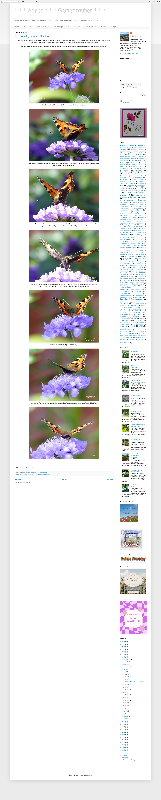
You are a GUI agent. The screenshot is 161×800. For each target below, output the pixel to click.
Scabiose (142, 280)
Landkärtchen (139, 239)
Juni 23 (127, 685)
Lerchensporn (123, 243)
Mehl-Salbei (141, 250)
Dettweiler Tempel (141, 174)
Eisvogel (131, 181)
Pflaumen (133, 267)
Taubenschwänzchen (125, 310)
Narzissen (130, 254)
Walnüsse (138, 328)
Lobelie (128, 245)
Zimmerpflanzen (124, 341)
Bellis (121, 156)
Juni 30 (127, 677)
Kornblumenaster (124, 236)
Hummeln (141, 217)
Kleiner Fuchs (27, 474)
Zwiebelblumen (124, 343)
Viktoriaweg (123, 326)
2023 (123, 649)
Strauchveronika (128, 307)
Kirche (121, 226)
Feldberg (124, 187)
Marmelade (123, 250)
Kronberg (141, 237)
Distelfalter (141, 176)
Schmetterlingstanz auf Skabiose (32, 36)
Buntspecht (132, 166)
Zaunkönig (122, 339)
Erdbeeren (133, 183)
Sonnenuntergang (137, 299)
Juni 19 (127, 690)
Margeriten (132, 249)
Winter (131, 333)
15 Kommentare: (43, 472)
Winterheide (128, 335)
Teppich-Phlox (123, 312)
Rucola (123, 280)
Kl (130, 228)
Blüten (38, 27)
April (124, 711)
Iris (120, 221)
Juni (124, 674)
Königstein (103, 27)
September (126, 667)
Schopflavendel (134, 289)
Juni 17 (127, 692)
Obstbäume (142, 256)
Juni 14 (127, 695)
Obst (121, 256)
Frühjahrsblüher (140, 190)
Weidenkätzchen (124, 331)
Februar (125, 716)
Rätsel (142, 271)
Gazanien (139, 195)
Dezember (126, 659)
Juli (124, 672)
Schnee (140, 286)
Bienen (141, 156)
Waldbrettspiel (123, 328)
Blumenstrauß (135, 160)
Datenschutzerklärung (128, 760)
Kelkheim (142, 225)
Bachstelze (141, 149)
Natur (136, 254)
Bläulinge (133, 158)
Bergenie (127, 156)
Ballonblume (136, 151)
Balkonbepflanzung (125, 151)
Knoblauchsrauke (139, 232)
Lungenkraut (132, 247)
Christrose (138, 170)
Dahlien (130, 174)
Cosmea (143, 172)
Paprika (144, 258)
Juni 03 (127, 705)
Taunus (136, 311)
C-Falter (144, 168)
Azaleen (133, 149)
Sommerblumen (125, 293)
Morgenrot (122, 254)
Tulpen (136, 318)
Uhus (142, 318)
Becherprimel (131, 155)
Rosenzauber (125, 102)
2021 (123, 654)
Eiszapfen (140, 181)
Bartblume (133, 153)
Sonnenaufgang (139, 295)
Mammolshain (123, 249)
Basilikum (141, 153)
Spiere (121, 301)
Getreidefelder (133, 199)
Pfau (142, 265)
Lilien (139, 243)
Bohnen (142, 162)
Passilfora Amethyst (135, 262)
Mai (124, 708)
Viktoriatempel (138, 324)
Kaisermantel (139, 221)
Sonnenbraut (137, 297)
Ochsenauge (126, 258)
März (125, 713)
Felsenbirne (132, 187)
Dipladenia (133, 176)
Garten (123, 195)
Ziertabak (141, 339)
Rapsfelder (134, 271)
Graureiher (132, 204)
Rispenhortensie (139, 274)
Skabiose (143, 289)
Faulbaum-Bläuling (141, 185)
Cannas (126, 170)
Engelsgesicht (123, 183)
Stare (143, 301)
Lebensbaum (130, 241)
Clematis (135, 172)
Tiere (68, 27)
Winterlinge (136, 335)
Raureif (128, 272)
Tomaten (123, 316)
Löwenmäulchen (138, 245)
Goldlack (134, 202)
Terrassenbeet (125, 315)
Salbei (135, 280)
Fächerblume (130, 185)
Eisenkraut (141, 179)
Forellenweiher (140, 188)
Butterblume (136, 168)
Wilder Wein (123, 333)
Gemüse (46, 27)
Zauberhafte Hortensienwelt (135, 352)
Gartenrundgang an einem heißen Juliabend (138, 381)
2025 (123, 644)
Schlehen (141, 282)
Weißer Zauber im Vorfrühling (136, 485)
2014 (123, 734)
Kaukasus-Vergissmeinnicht (128, 225)
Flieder (130, 189)
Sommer (42, 474)
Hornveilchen (138, 215)
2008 (123, 750)
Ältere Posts (109, 479)
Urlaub (139, 320)
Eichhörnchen (124, 179)
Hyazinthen (123, 219)
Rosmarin (122, 278)
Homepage (123, 215)
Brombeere (141, 164)
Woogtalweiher (127, 337)
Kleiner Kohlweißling (125, 230)
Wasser (140, 329)
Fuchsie (141, 192)
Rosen (131, 276)
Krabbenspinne (135, 236)
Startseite (16, 27)
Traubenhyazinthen (125, 318)
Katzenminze (140, 223)
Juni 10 (127, 697)
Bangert (144, 151)
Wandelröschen (125, 330)
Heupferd (141, 212)
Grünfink (141, 204)
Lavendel (122, 241)
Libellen (133, 243)
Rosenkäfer (141, 276)
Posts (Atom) (26, 482)
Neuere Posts (19, 479)
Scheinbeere (132, 282)
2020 (123, 657)
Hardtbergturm (124, 206)
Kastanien (132, 223)
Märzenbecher (132, 250)
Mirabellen (122, 252)
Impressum (125, 757)
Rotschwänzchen (142, 278)
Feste (139, 187)
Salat (129, 280)
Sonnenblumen (124, 297)
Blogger (89, 775)
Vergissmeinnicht (124, 324)
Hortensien (123, 217)
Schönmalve (123, 289)
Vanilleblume (124, 322)
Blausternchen (124, 160)
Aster (134, 147)
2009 (123, 747)
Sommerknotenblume (125, 295)
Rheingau (143, 273)
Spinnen (128, 301)
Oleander (135, 258)
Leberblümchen (140, 241)
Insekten (140, 219)
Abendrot (122, 145)
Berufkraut (134, 156)
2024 (123, 647)
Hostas (134, 217)
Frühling (128, 192)
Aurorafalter (141, 147)
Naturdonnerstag (30, 467)
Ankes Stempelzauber (129, 101)
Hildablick (131, 213)
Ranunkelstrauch (124, 271)
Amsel (129, 147)
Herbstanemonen (125, 212)
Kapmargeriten (124, 223)
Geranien (143, 197)
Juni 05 (127, 700)
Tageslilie (122, 309)
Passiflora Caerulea (129, 260)
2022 (123, 652)
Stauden (47, 474)
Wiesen (142, 331)
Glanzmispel (129, 201)
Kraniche (143, 236)
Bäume (122, 155)
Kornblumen (139, 234)
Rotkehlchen (130, 278)
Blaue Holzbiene (124, 158)
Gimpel (121, 200)
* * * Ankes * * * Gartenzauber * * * (60, 11)
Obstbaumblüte (131, 256)
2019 (123, 722)
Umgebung (124, 320)
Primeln (131, 269)
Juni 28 (127, 679)
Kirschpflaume (123, 228)
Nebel (142, 254)
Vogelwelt (76, 27)
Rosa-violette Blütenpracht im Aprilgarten (135, 455)
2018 (123, 724)
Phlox (141, 267)
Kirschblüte (130, 226)
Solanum (126, 291)
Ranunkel (140, 269)
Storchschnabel (131, 305)
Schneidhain (140, 287)
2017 (123, 727)
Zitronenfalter (138, 341)
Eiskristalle (122, 181)
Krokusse (132, 238)
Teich (143, 310)
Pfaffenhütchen (134, 265)
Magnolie (141, 247)
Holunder (140, 213)
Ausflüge (113, 27)
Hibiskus (122, 213)
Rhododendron (127, 274)
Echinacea (138, 177)
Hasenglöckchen (124, 208)
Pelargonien (140, 263)
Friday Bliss (23, 467)
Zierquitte (132, 339)
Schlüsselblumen (124, 284)
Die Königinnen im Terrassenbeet (136, 471)
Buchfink (122, 166)
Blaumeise (141, 158)
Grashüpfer (123, 204)
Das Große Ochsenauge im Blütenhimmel (138, 425)
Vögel (133, 326)
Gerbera (125, 199)
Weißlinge (134, 331)
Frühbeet (130, 190)
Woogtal (143, 335)
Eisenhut (134, 179)
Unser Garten (27, 27)
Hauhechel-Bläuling (138, 208)
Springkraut (136, 301)
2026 (123, 641)
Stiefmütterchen (140, 303)
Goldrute (142, 202)
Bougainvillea (131, 164)
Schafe (122, 282)
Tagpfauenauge (137, 309)
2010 (123, 745)
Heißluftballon (123, 210)
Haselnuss (138, 206)
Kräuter (125, 237)
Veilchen (134, 322)
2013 (123, 737)
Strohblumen (139, 307)
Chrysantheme (124, 172)
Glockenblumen (141, 201)
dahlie (124, 174)
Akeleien (140, 145)
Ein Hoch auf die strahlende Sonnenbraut (138, 440)
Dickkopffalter (125, 176)
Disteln (121, 177)
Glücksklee (126, 202)
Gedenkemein (123, 197)
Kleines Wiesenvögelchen (139, 230)
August (125, 669)
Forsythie (122, 190)
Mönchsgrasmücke (133, 252)
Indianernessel (132, 219)
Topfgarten (136, 316)
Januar (125, 718)
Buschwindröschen (125, 168)
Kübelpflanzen (125, 240)
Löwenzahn (123, 247)
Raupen (122, 272)
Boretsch (122, 164)
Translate (134, 87)
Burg (141, 166)
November (126, 662)
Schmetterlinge (57, 27)
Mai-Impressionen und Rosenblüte (137, 366)
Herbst (137, 210)
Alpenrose (122, 147)
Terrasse (137, 313)
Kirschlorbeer (139, 226)
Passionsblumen (125, 263)
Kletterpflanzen (126, 232)
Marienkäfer (141, 249)
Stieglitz (122, 305)
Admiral (132, 145)
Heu (135, 212)
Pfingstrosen (123, 267)
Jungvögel (128, 221)
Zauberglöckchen (139, 337)
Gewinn (142, 199)
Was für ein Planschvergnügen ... (137, 410)
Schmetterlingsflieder (126, 286)
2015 (123, 732)
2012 (123, 740)
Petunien (122, 265)
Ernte (121, 185)
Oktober (125, 664)
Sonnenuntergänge (89, 27)
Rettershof (135, 272)
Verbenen (141, 322)
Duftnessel (129, 177)
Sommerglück (37, 467)
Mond (142, 252)
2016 (123, 729)
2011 (123, 742)
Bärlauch (125, 153)
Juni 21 (127, 687)
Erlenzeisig (142, 183)
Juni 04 (127, 702)
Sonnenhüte (124, 299)
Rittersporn (123, 276)
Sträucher (143, 305)
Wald (141, 326)
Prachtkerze (123, 269)
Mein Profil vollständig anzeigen (129, 53)
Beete (140, 155)
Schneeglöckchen (125, 288)
